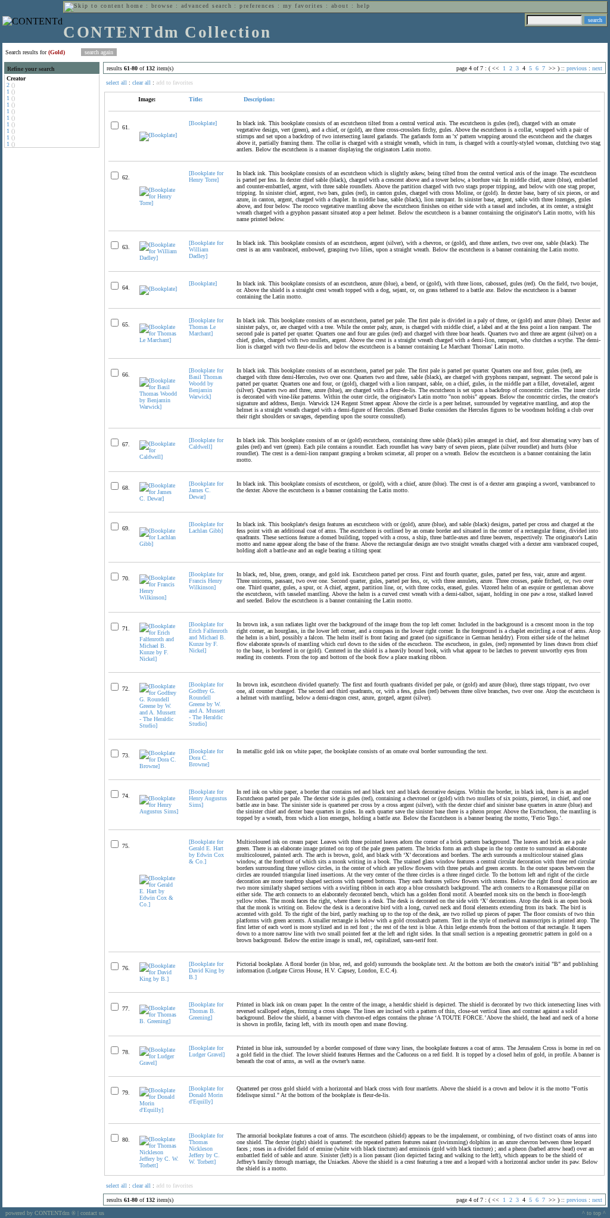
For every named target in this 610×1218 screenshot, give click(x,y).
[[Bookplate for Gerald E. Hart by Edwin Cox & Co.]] (159, 904)
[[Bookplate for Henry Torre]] (159, 203)
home (134, 5)
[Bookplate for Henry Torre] (206, 176)
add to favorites (174, 82)
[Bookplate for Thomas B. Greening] (206, 1011)
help (364, 5)
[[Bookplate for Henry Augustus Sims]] (159, 811)
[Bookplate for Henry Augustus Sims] (208, 798)
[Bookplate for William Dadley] (206, 249)
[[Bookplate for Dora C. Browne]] (159, 766)
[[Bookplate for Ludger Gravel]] (159, 1062)
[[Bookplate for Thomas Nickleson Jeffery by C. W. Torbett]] (159, 1165)
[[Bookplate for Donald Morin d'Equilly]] (159, 1110)
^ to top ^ (594, 1213)
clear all (141, 82)
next (597, 68)
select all (116, 82)
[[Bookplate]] (158, 135)
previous (577, 68)
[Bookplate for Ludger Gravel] (207, 1051)
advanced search (206, 5)
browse (162, 5)
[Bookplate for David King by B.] (207, 970)
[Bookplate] (203, 123)
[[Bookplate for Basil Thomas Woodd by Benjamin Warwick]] (159, 406)
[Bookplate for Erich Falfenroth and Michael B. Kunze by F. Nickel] (208, 637)
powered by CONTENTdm (40, 1213)
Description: (258, 99)
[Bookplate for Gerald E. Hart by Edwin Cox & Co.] (206, 851)
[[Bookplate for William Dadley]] (159, 257)
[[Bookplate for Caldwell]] (159, 456)
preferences (257, 5)
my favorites (303, 5)
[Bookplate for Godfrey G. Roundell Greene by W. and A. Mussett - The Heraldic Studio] (207, 704)
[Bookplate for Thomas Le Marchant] (206, 327)
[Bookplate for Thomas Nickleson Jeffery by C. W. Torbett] (206, 1148)
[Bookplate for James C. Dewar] (206, 490)
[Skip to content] (94, 5)
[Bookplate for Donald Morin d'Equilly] (206, 1095)
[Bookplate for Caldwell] (206, 443)
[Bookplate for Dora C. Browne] (206, 758)
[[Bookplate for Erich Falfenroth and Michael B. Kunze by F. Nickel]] (159, 658)
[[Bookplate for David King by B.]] (159, 978)
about (339, 5)
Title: (196, 99)
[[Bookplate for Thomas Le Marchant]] (159, 340)
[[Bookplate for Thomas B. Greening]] (159, 1021)
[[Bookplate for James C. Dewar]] (159, 498)
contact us (92, 1213)
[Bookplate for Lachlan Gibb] (206, 527)
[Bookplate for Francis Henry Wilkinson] (206, 581)
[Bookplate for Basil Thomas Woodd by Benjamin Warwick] (206, 383)
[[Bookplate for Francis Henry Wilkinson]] (159, 597)
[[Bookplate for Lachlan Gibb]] (159, 543)
